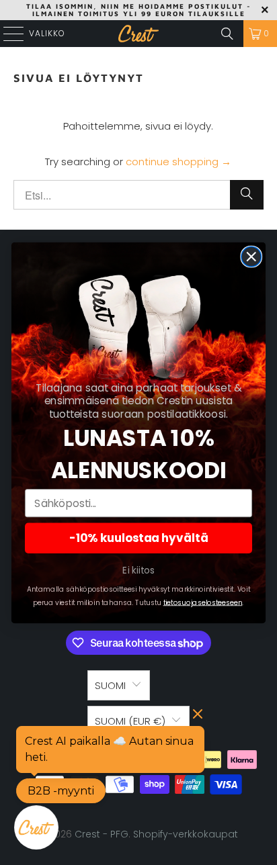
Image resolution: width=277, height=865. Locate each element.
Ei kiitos (138, 570)
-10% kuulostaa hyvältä (138, 538)
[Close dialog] (251, 256)
